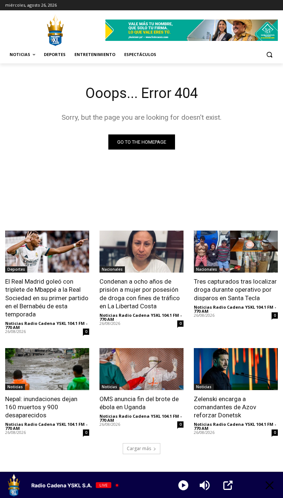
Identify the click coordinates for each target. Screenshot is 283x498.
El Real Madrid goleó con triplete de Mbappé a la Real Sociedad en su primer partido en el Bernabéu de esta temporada (46, 298)
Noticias (15, 386)
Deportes (16, 269)
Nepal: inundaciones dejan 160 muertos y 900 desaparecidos (41, 407)
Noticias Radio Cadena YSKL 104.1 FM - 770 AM (46, 325)
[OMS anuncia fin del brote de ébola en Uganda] (141, 369)
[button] (269, 54)
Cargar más (139, 448)
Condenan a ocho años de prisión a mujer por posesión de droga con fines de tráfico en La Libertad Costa (139, 293)
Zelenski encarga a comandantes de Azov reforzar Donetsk (225, 407)
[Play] (183, 485)
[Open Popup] (228, 485)
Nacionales (112, 269)
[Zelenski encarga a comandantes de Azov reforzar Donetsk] (236, 369)
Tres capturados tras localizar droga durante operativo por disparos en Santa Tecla (235, 289)
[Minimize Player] (269, 485)
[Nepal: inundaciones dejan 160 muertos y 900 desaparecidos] (47, 369)
